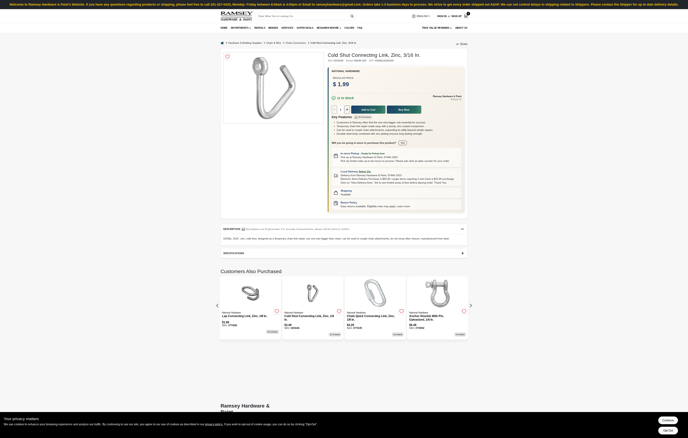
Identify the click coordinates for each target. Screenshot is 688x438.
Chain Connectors (296, 42)
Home (224, 28)
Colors (349, 28)
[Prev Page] (217, 305)
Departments (240, 28)
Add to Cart (368, 109)
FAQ (359, 28)
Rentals (259, 28)
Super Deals (305, 28)
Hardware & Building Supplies (245, 42)
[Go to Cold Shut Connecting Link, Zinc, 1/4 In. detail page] (313, 293)
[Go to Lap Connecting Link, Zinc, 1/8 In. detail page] (250, 293)
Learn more (403, 206)
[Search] (352, 16)
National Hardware (346, 71)
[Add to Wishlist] (227, 56)
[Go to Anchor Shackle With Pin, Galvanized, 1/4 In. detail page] (437, 293)
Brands (273, 28)
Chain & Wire (273, 42)
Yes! (403, 143)
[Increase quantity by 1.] (347, 110)
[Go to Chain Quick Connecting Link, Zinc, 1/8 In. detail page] (375, 293)
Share (464, 44)
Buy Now (403, 109)
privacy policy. (214, 424)
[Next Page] (471, 305)
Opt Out (668, 430)
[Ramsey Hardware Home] (237, 16)
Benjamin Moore (328, 28)
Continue (668, 420)
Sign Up (456, 16)
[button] (420, 16)
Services (287, 28)
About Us (461, 28)
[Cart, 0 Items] (466, 16)
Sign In (441, 16)
